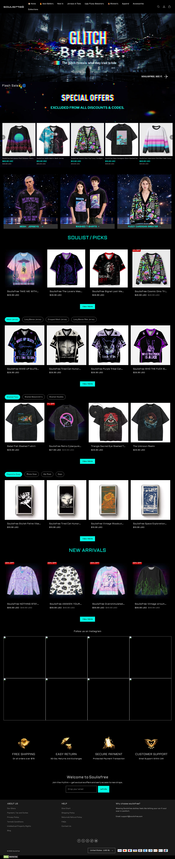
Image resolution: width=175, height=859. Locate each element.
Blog (9, 831)
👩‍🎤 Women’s (113, 4)
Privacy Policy (13, 817)
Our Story (11, 808)
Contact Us (66, 826)
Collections (33, 9)
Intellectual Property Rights (19, 826)
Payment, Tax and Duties (17, 813)
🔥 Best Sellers (46, 4)
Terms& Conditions (15, 822)
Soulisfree (16, 851)
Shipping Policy (68, 813)
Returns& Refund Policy (72, 817)
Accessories (138, 4)
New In (60, 4)
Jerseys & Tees (74, 4)
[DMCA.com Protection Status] (11, 858)
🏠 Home (32, 4)
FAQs (64, 822)
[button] (158, 6)
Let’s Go (103, 789)
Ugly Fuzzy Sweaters (94, 4)
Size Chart (66, 808)
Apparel (125, 4)
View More (87, 306)
